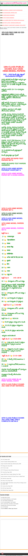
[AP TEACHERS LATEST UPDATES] (14, 3)
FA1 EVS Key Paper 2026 (6, 488)
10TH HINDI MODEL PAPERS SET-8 (12, 229)
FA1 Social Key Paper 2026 (6, 472)
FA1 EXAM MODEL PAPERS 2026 (9, 12)
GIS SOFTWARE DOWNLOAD (7, 500)
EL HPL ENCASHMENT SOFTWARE (8, 502)
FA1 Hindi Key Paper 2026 (6, 478)
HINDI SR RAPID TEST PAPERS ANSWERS (13, 164)
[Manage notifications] (2, 553)
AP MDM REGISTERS (5, 497)
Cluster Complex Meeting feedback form (9, 461)
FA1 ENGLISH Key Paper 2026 (7, 490)
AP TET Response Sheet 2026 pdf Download (10, 470)
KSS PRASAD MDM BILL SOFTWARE (8, 499)
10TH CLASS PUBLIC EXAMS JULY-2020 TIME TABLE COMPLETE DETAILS (12, 419)
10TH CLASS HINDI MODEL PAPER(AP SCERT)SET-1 (12, 169)
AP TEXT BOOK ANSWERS (8, 17)
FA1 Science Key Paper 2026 (6, 486)
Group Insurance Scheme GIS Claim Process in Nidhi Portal (13, 476)
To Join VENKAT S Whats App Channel (9, 508)
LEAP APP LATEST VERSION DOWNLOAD (11, 22)
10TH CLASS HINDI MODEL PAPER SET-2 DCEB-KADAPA (12, 174)
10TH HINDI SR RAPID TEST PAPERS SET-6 (12, 159)
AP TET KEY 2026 (4, 467)
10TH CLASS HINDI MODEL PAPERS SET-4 (12, 214)
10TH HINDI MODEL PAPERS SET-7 (12, 224)
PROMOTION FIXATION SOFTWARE (8, 505)
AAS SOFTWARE (4, 506)
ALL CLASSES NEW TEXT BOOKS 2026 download (13, 20)
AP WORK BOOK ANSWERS (8, 15)
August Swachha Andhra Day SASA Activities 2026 (11, 463)
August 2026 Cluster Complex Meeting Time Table (11, 474)
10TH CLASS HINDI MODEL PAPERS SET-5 (12, 219)
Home (2, 27)
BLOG (5, 27)
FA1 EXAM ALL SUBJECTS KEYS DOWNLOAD (12, 10)
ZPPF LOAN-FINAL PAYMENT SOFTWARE (9, 503)
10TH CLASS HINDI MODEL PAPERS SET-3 (12, 209)
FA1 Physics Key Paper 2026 (6, 480)
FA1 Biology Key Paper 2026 (6, 465)
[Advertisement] (14, 50)
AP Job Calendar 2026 (5, 459)
